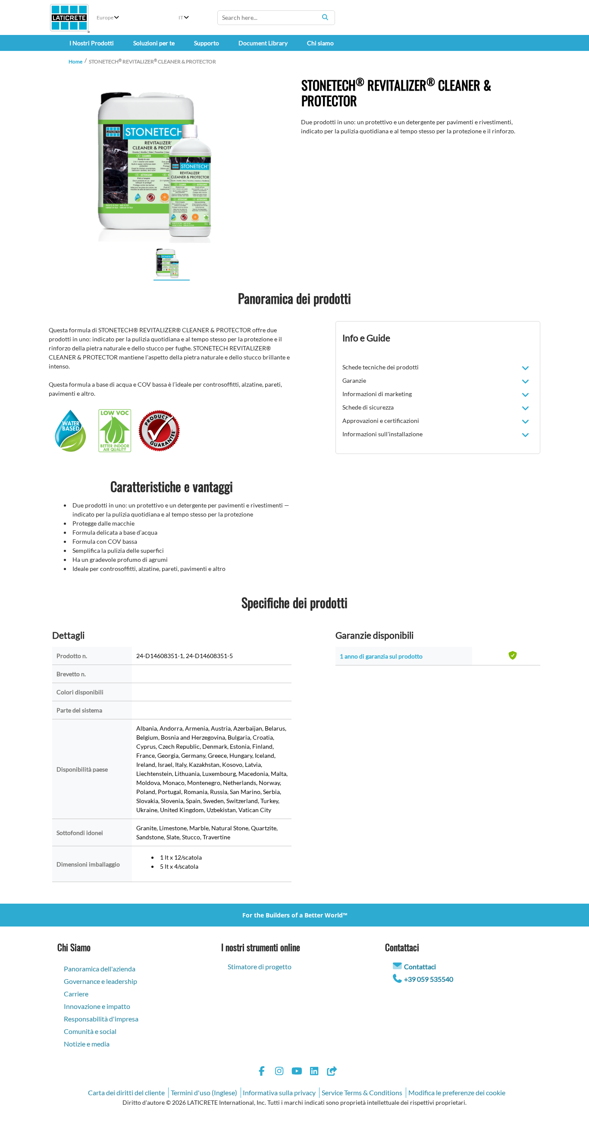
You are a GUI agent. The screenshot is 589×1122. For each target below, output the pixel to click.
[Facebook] (262, 1072)
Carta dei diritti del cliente (126, 1092)
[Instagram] (279, 1072)
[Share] (332, 1072)
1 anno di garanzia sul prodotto (381, 656)
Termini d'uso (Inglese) (204, 1092)
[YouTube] (297, 1072)
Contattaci (420, 966)
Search (325, 17)
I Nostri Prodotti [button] (91, 43)
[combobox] (276, 17)
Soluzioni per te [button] (154, 43)
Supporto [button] (206, 43)
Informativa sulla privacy (279, 1092)
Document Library (263, 43)
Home (75, 61)
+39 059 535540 (428, 979)
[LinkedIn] (314, 1072)
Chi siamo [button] (320, 43)
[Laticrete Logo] (69, 18)
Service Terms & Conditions (362, 1092)
